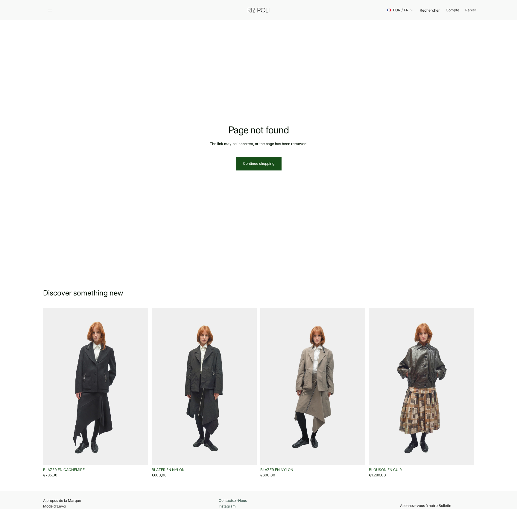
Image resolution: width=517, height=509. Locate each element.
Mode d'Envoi (54, 506)
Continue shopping (258, 163)
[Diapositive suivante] (139, 386)
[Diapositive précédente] (52, 386)
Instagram (227, 506)
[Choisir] (138, 456)
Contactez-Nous (233, 501)
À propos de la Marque (62, 500)
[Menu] (50, 10)
